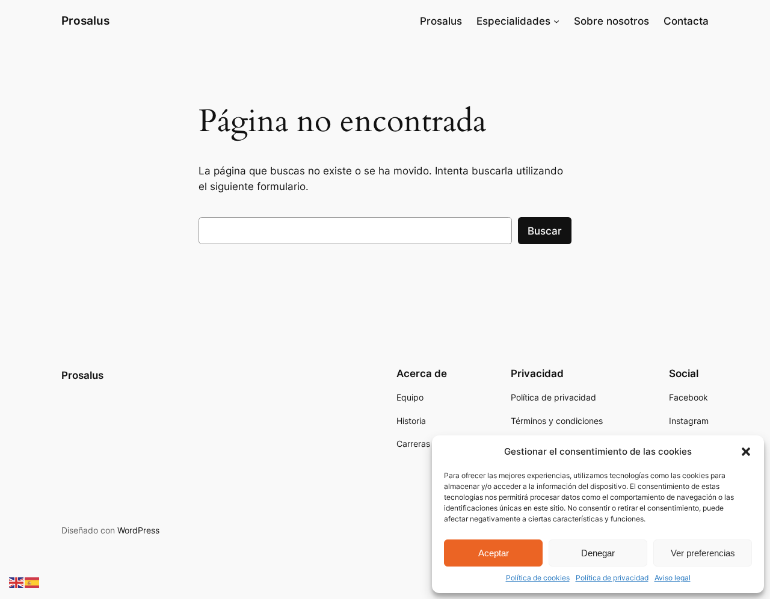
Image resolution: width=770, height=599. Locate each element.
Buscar (545, 231)
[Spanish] (32, 582)
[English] (17, 582)
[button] (746, 452)
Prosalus (85, 20)
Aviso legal (672, 577)
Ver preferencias (703, 553)
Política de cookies (538, 577)
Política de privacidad (612, 577)
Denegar (598, 553)
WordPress (138, 530)
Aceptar (493, 553)
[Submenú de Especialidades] (556, 21)
